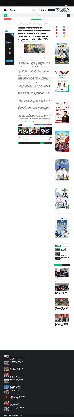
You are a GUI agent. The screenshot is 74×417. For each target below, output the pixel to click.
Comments (66, 265)
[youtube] (66, 5)
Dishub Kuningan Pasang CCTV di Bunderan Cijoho (63, 249)
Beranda (10, 15)
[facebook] (63, 5)
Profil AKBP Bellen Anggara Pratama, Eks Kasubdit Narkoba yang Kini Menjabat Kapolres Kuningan (17, 397)
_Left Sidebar (6, 3)
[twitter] (65, 5)
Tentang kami (37, 15)
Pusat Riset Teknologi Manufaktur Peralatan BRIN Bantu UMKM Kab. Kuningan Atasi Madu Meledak (23, 132)
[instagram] (68, 5)
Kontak (43, 15)
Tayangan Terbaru (27, 23)
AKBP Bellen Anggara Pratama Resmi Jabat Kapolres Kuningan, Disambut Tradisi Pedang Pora (17, 403)
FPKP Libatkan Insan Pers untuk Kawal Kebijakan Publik (64, 254)
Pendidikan (21, 23)
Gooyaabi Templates (19, 415)
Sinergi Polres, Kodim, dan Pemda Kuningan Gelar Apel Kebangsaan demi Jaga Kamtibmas (16, 380)
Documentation (18, 3)
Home (18, 23)
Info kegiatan (25, 15)
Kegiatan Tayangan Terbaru (27, 19)
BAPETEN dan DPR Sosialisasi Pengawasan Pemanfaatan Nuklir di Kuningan (47, 19)
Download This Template (25, 3)
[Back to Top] (69, 415)
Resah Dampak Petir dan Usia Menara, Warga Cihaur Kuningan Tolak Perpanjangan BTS (17, 386)
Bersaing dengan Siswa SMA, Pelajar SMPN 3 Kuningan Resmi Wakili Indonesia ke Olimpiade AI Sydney (45, 131)
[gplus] (69, 5)
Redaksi (31, 15)
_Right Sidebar (11, 3)
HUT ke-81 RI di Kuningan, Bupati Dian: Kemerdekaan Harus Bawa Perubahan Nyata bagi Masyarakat (17, 375)
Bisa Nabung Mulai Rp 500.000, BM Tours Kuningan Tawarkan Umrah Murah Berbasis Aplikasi (61, 293)
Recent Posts (58, 265)
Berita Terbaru (17, 15)
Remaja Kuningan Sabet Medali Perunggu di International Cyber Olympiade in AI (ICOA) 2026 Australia (33, 131)
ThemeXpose (9, 415)
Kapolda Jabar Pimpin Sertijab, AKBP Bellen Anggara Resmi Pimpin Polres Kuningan (17, 408)
